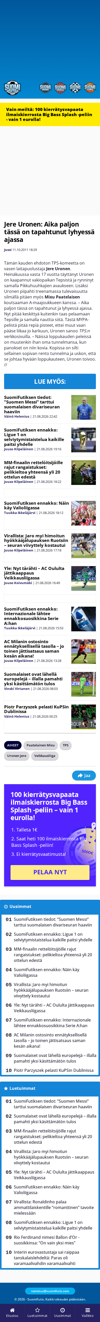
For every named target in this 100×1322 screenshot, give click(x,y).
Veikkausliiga (44, 755)
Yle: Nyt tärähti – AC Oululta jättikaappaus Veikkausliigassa (54, 1008)
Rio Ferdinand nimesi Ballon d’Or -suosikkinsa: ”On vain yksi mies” (46, 1240)
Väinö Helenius (16, 416)
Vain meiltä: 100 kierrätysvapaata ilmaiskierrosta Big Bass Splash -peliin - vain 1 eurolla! (49, 114)
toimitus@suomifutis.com (50, 1291)
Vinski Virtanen (17, 688)
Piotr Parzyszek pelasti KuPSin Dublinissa (36, 709)
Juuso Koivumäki (18, 582)
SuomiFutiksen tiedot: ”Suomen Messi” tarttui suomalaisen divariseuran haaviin (32, 404)
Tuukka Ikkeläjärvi (19, 512)
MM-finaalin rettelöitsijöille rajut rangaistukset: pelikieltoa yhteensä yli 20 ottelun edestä (33, 470)
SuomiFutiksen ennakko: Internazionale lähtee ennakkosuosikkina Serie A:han (31, 616)
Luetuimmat (22, 1088)
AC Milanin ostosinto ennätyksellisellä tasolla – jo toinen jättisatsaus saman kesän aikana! (34, 649)
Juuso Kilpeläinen (18, 449)
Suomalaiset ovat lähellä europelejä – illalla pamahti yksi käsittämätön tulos (33, 679)
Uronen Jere (16, 755)
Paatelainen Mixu (41, 745)
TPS (65, 745)
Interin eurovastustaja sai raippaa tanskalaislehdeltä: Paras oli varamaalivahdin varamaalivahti (46, 1257)
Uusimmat (20, 906)
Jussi (8, 249)
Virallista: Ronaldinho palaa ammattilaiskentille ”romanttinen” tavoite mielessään (54, 1207)
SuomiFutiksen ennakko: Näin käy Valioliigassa (36, 505)
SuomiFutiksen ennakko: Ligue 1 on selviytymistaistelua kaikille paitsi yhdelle (34, 437)
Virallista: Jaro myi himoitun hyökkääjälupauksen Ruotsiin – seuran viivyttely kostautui (36, 540)
